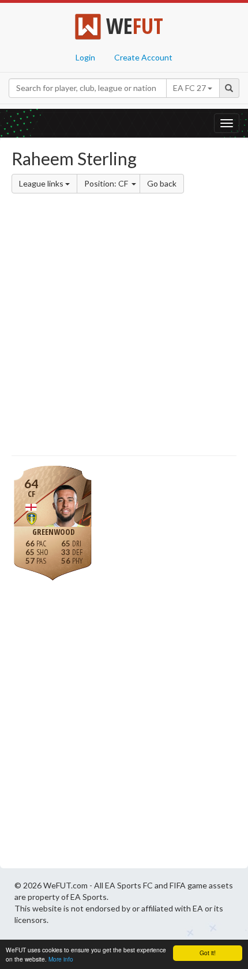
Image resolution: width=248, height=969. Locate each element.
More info (60, 959)
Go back (161, 183)
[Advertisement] (124, 326)
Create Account (143, 57)
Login (85, 57)
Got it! (208, 952)
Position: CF (107, 183)
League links (42, 183)
